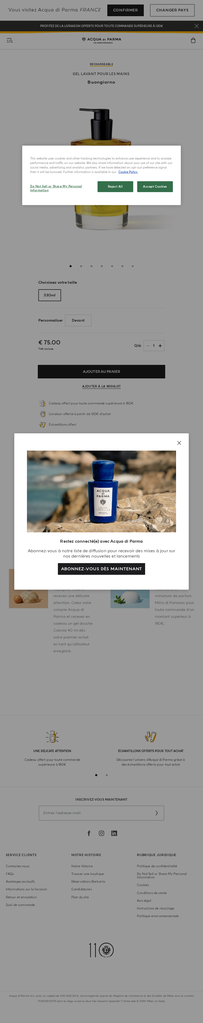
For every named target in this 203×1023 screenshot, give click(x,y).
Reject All (115, 186)
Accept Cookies (155, 186)
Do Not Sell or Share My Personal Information (56, 188)
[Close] (179, 443)
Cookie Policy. (128, 172)
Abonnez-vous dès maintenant (101, 569)
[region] (101, 175)
